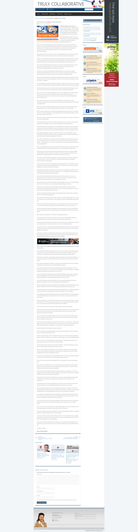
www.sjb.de (56, 519)
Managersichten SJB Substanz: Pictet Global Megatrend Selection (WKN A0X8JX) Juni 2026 (43, 455)
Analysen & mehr (67, 14)
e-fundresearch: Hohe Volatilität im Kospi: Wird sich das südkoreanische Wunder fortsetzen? (57, 456)
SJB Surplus (59, 14)
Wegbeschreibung (78, 515)
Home (38, 14)
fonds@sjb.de (56, 520)
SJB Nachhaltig (44, 14)
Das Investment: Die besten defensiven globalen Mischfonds (70, 437)
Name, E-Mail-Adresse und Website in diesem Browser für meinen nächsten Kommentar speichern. (57, 499)
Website (38, 495)
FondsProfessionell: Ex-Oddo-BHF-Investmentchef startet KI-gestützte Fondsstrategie (90, 39)
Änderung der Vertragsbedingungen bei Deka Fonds (45, 438)
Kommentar (39, 474)
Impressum (77, 513)
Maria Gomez (40, 23)
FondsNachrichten (43, 18)
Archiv (76, 517)
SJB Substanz (52, 14)
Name (38, 486)
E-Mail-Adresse (40, 491)
